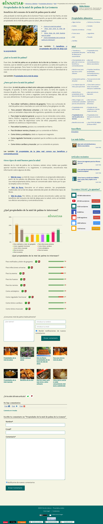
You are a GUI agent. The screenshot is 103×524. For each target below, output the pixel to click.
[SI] (36, 262)
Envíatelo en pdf (68, 522)
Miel (55, 4)
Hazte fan (96, 212)
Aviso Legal (46, 511)
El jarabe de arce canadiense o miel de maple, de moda (93, 109)
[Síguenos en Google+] (73, 217)
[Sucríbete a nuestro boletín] (73, 206)
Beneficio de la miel (26, 380)
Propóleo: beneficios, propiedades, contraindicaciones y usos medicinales (93, 72)
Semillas (74, 41)
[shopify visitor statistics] (51, 518)
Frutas (89, 30)
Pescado (89, 37)
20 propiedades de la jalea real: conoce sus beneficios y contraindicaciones (78, 63)
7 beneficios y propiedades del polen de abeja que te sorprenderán (78, 53)
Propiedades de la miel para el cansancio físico (93, 117)
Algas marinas (76, 22)
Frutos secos (76, 33)
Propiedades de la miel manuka (10, 381)
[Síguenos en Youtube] (73, 200)
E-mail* (8, 429)
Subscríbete (96, 201)
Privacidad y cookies (58, 508)
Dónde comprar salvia (25, 359)
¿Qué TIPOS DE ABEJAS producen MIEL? (94, 123)
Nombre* (9, 421)
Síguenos (96, 217)
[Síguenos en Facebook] (73, 211)
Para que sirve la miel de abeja (58, 359)
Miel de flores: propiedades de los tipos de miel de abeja (43, 361)
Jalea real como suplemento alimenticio (91, 102)
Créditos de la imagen (57, 514)
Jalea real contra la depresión (92, 93)
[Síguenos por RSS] (73, 228)
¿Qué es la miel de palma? (52, 26)
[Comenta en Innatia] (73, 195)
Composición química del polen (78, 80)
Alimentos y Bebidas (31, 4)
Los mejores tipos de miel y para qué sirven (78, 85)
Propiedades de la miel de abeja (26, 76)
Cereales (89, 26)
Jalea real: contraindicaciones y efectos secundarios (93, 62)
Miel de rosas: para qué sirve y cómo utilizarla (43, 382)
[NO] (39, 262)
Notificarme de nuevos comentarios (21, 482)
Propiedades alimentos (46, 4)
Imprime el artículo (52, 522)
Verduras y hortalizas (93, 22)
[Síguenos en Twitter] (73, 222)
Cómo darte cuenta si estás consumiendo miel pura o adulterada (59, 383)
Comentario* (11, 437)
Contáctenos (56, 511)
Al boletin (74, 132)
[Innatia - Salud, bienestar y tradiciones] (13, 3)
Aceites (74, 26)
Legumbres (90, 33)
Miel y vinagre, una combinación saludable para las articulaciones (79, 102)
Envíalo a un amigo (37, 522)
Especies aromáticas (78, 30)
